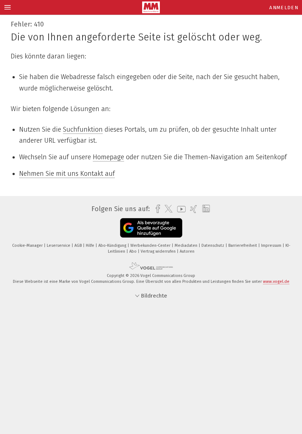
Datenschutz (213, 245)
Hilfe (90, 245)
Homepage (108, 157)
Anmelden (283, 7)
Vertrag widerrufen (159, 251)
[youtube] (179, 209)
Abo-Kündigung (112, 245)
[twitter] (166, 209)
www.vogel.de (276, 281)
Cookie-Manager (28, 245)
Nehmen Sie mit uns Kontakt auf (67, 174)
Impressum (271, 245)
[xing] (192, 209)
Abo (133, 251)
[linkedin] (204, 209)
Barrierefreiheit (243, 245)
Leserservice (59, 245)
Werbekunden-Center (151, 245)
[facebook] (156, 209)
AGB (78, 245)
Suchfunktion (83, 129)
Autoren (187, 251)
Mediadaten (187, 245)
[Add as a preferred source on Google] (151, 228)
